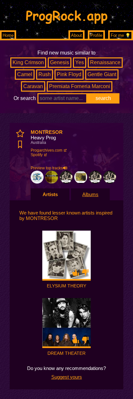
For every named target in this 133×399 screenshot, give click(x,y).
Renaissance (105, 62)
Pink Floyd (69, 74)
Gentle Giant (101, 74)
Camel (24, 74)
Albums (90, 194)
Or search (25, 98)
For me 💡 (120, 35)
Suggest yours (66, 377)
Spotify (37, 155)
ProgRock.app (66, 15)
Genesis (59, 62)
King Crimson (28, 62)
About (76, 35)
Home (8, 35)
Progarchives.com (46, 150)
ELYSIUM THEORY (66, 285)
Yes (79, 62)
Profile (96, 35)
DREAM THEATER (66, 353)
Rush (44, 74)
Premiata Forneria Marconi (79, 86)
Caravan (33, 86)
